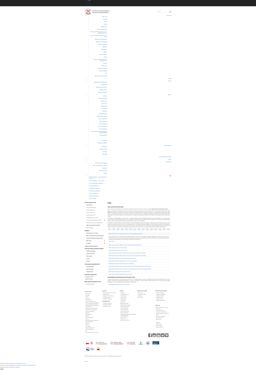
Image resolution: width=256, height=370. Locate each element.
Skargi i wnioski (159, 325)
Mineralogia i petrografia (102, 116)
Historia (105, 56)
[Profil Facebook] (150, 335)
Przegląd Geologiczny (107, 303)
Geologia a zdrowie (103, 89)
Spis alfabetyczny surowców (92, 217)
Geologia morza (104, 101)
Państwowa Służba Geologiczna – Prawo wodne (92, 306)
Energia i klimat (104, 84)
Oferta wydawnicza (103, 123)
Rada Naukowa (104, 26)
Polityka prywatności (160, 310)
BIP (106, 73)
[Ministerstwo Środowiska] (101, 342)
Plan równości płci (159, 317)
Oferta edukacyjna (103, 121)
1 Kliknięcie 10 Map (103, 149)
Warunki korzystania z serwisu (162, 307)
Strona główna (89, 204)
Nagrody (105, 51)
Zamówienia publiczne (102, 68)
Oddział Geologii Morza (161, 294)
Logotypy (87, 323)
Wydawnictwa (104, 49)
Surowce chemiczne (90, 212)
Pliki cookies (158, 308)
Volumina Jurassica (107, 306)
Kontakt (105, 173)
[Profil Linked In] (162, 335)
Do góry (86, 361)
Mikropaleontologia (103, 113)
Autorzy (88, 258)
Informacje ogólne (90, 266)
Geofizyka (105, 96)
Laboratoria (104, 111)
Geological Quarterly (107, 304)
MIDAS (109, 212)
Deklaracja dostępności (160, 316)
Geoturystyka (104, 103)
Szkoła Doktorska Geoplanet (101, 163)
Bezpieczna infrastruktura (101, 87)
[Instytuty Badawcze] (147, 343)
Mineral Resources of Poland (92, 233)
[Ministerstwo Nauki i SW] (117, 342)
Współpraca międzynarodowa (101, 39)
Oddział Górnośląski (160, 295)
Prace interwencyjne (102, 126)
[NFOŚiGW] (140, 342)
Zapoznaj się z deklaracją (15, 367)
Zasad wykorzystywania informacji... (28, 365)
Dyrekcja (105, 24)
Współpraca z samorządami (101, 41)
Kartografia (104, 108)
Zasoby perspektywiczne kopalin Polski (94, 238)
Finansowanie (89, 256)
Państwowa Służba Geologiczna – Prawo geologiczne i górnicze (98, 32)
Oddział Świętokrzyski (160, 300)
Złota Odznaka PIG (103, 54)
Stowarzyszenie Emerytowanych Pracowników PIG (100, 60)
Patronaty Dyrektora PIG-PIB (101, 75)
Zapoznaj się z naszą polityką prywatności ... (18, 363)
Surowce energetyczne (91, 207)
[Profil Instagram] (154, 335)
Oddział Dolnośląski (160, 292)
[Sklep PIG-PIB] (167, 335)
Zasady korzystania (90, 253)
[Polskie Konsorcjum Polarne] (90, 348)
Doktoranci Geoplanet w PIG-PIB (100, 165)
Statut (105, 21)
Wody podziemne (103, 135)
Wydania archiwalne (90, 284)
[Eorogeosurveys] (156, 342)
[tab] (110, 229)
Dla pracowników (159, 327)
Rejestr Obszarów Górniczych (91, 246)
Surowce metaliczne (90, 210)
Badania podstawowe (102, 92)
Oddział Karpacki (159, 297)
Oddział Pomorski (159, 298)
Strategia (105, 19)
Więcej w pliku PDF (89, 279)
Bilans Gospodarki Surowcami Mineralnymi (95, 235)
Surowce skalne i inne (90, 215)
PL (87, 0)
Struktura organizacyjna (102, 29)
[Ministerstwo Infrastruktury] (131, 342)
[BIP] (98, 348)
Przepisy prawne (89, 271)
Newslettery (158, 319)
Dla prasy (105, 63)
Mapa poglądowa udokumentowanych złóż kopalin (119, 284)
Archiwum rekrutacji (103, 170)
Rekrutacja (105, 168)
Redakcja (158, 322)
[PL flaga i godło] (89, 341)
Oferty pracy (104, 65)
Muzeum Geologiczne (102, 44)
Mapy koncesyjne (90, 227)
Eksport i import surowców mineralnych (94, 222)
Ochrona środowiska (102, 118)
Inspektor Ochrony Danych (161, 311)
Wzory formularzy (90, 269)
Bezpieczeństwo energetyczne (100, 82)
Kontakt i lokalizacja (103, 70)
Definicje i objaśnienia (90, 251)
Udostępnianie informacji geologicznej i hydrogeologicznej (99, 132)
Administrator (159, 324)
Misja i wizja (104, 16)
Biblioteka (105, 46)
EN (89, 0)
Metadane (105, 151)
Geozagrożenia (104, 106)
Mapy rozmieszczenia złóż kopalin (93, 225)
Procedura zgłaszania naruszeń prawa (162, 314)
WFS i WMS (104, 154)
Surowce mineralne (103, 128)
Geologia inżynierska (102, 98)
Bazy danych (104, 146)
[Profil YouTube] (158, 335)
